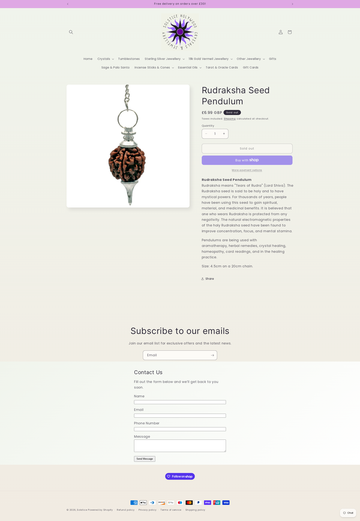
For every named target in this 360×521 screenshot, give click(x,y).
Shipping (230, 118)
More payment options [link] (247, 170)
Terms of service (170, 509)
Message (142, 436)
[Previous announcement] (68, 4)
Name (139, 396)
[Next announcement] (292, 4)
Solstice (82, 509)
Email (138, 409)
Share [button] (210, 278)
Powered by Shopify (100, 509)
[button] (71, 32)
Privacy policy (148, 509)
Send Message (144, 458)
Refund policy (125, 509)
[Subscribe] (212, 355)
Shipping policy (195, 509)
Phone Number (147, 423)
